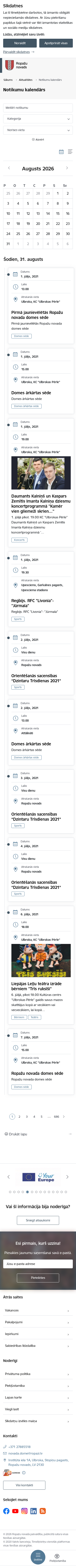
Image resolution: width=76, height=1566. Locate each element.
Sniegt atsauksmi (38, 1220)
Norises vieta (15, 130)
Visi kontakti (24, 1485)
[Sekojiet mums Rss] (42, 1511)
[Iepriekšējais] (8, 1176)
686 (56, 1117)
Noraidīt (20, 43)
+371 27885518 (19, 1447)
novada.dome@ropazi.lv (25, 1453)
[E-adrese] (11, 1472)
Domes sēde (21, 336)
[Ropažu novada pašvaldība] (27, 70)
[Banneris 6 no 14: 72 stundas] (38, 1177)
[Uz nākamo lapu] (64, 1117)
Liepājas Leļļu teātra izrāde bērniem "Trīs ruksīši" (36, 986)
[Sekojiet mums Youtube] (15, 1510)
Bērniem (19, 1017)
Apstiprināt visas (56, 43)
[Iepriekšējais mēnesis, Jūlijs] (9, 168)
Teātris (34, 1017)
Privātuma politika (17, 1374)
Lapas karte (13, 1397)
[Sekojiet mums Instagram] (24, 1511)
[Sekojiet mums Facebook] (6, 1511)
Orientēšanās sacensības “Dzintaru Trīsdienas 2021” (36, 678)
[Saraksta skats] (70, 151)
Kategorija (14, 119)
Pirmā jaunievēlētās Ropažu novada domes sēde (37, 315)
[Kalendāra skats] (61, 151)
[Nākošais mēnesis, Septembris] (67, 168)
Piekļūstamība (15, 1386)
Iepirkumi (11, 1334)
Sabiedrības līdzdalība (20, 1346)
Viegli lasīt (12, 1409)
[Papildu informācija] (23, 1472)
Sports (18, 619)
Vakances (12, 1310)
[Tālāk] (67, 1176)
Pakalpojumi (13, 1322)
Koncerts (19, 539)
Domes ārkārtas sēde (31, 392)
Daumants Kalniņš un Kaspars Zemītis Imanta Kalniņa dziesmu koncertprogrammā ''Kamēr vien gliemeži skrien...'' (41, 504)
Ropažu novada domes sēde (37, 1073)
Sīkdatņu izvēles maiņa (21, 1421)
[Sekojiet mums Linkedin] (33, 1511)
